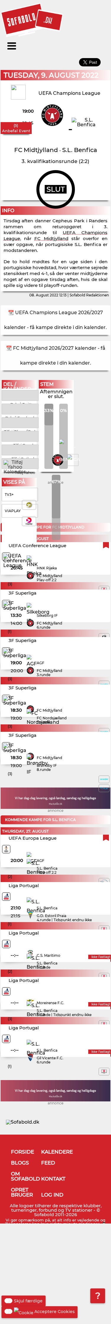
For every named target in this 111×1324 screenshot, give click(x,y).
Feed (48, 1163)
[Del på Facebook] (20, 408)
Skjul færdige (28, 1301)
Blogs (20, 1163)
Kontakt (53, 1179)
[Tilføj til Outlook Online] (20, 449)
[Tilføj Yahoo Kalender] (20, 463)
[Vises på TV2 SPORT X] (104, 779)
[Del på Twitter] (20, 395)
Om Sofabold (25, 1176)
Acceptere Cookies (54, 1311)
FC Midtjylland (51, 238)
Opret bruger (22, 1192)
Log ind (52, 1195)
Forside (22, 1152)
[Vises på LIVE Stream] (104, 1072)
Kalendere (57, 1152)
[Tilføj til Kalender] (20, 422)
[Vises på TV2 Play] (104, 788)
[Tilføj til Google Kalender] (20, 436)
